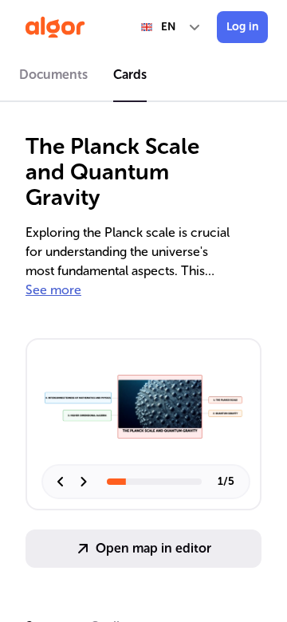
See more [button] (53, 289)
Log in (242, 26)
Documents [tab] (53, 74)
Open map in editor (153, 548)
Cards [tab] (130, 74)
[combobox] (171, 27)
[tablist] (143, 77)
